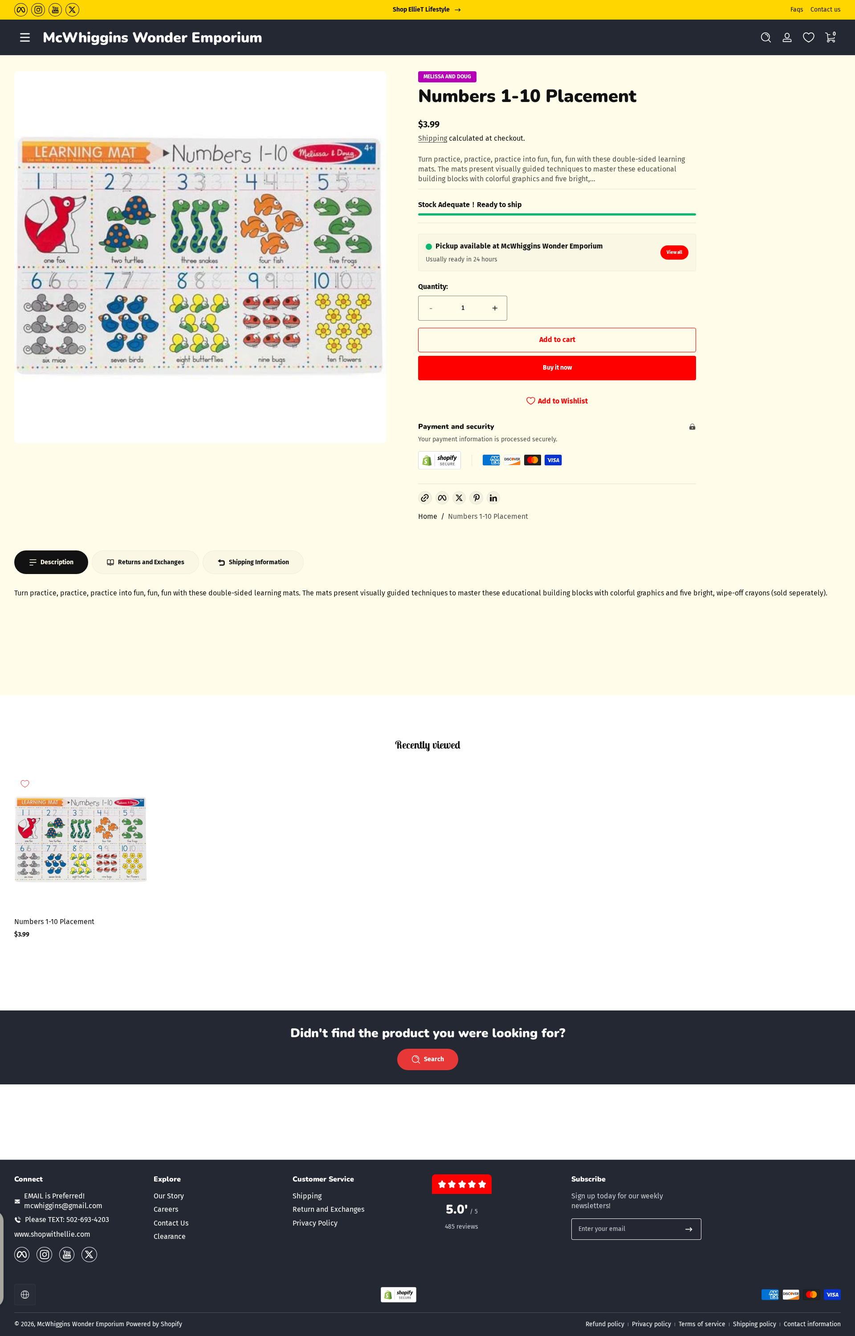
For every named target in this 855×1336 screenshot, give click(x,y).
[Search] (766, 37)
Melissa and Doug (447, 76)
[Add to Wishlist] (25, 783)
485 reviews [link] (461, 1226)
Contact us (825, 9)
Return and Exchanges (328, 1209)
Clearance (170, 1236)
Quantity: (433, 286)
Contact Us (171, 1223)
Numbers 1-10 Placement (488, 516)
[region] (427, 10)
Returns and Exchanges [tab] (151, 562)
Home (427, 516)
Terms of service (702, 1324)
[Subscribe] (688, 1229)
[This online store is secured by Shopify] (439, 460)
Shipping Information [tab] (259, 562)
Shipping (432, 138)
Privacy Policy (315, 1223)
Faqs (796, 9)
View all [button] (674, 252)
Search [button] (434, 1059)
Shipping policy (754, 1324)
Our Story (169, 1196)
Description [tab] (57, 562)
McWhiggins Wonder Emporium (81, 1324)
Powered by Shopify (154, 1324)
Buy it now (557, 367)
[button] (766, 37)
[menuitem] (219, 1196)
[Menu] (25, 37)
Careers (166, 1209)
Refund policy (605, 1324)
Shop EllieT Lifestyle (421, 9)
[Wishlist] (808, 37)
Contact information (812, 1324)
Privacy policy (651, 1324)
